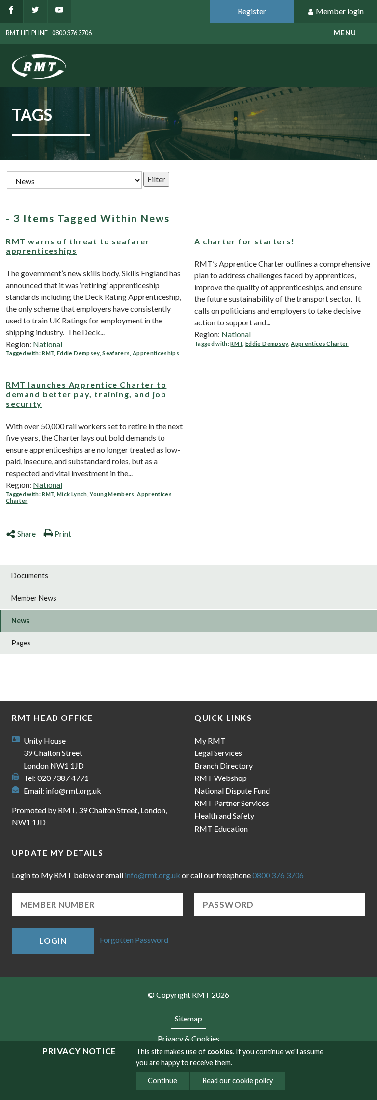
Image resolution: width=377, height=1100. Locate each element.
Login (53, 941)
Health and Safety (224, 815)
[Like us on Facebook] (11, 11)
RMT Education (221, 828)
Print (62, 533)
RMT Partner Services (231, 802)
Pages (21, 643)
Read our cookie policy (237, 1080)
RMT (48, 353)
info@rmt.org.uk (73, 790)
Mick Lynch (72, 494)
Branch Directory (223, 765)
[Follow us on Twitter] (35, 11)
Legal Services (218, 752)
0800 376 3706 (278, 875)
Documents (29, 575)
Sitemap (188, 1018)
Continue (162, 1080)
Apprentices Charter (319, 343)
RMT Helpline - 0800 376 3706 (49, 33)
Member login (340, 11)
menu (345, 33)
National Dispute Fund (232, 790)
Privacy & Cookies (188, 1038)
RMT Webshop (220, 777)
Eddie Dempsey (78, 353)
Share (26, 533)
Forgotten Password (134, 939)
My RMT (210, 740)
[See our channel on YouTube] (59, 11)
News (20, 621)
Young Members (112, 494)
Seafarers (116, 353)
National (47, 344)
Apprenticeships (156, 353)
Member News (33, 598)
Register (252, 11)
